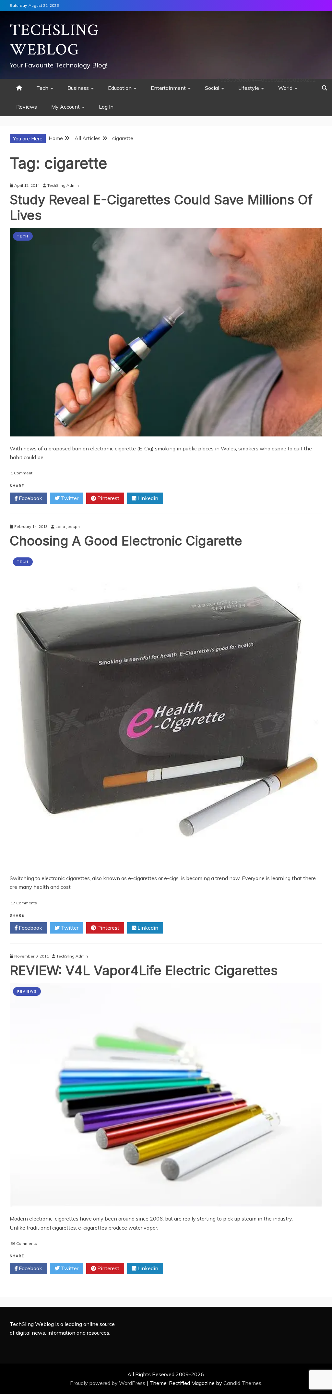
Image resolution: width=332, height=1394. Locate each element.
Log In (106, 106)
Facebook (30, 498)
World (285, 88)
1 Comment (21, 473)
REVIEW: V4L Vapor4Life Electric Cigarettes (144, 970)
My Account (65, 106)
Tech (42, 88)
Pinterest (107, 498)
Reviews (26, 106)
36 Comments (24, 1243)
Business (78, 88)
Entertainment (168, 88)
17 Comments (24, 902)
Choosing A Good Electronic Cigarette (126, 541)
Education (120, 88)
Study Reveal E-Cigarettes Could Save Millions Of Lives (161, 207)
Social (212, 88)
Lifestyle (248, 88)
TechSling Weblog (54, 40)
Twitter (69, 498)
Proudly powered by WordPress (108, 1383)
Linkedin (147, 498)
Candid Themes (242, 1383)
